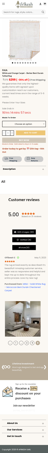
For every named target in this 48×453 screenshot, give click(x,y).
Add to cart (30, 132)
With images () (25, 232)
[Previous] (6, 40)
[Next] (42, 40)
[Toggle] (43, 169)
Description (9, 169)
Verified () (25, 239)
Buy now (24, 140)
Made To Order (9, 118)
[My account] (40, 4)
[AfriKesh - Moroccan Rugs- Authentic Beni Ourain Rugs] (24, 4)
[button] (3, 4)
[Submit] (43, 12)
